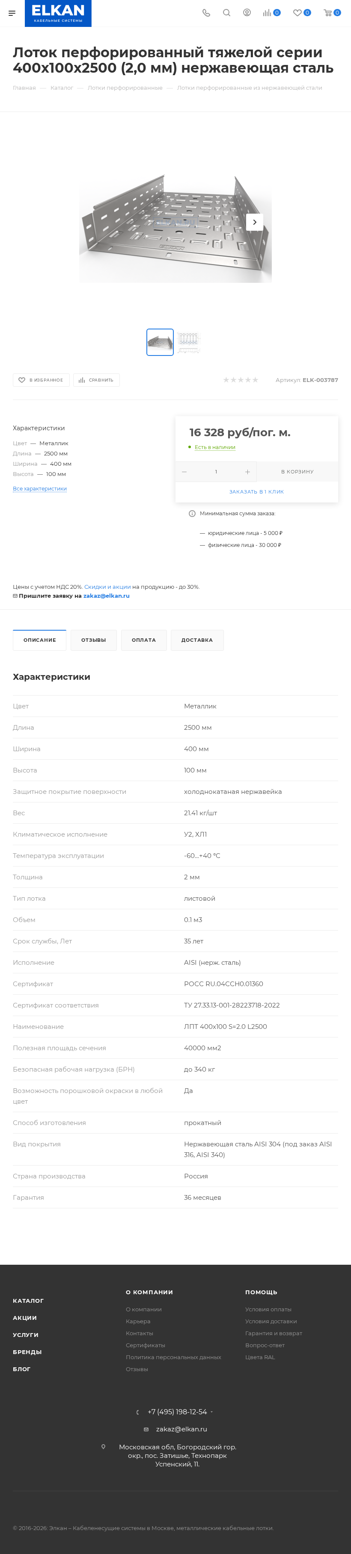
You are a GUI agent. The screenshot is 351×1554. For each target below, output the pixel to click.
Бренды (27, 1351)
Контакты (139, 1333)
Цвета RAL (260, 1357)
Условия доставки (271, 1321)
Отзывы (93, 640)
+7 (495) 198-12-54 (177, 1412)
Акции (25, 1317)
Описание (40, 640)
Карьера (138, 1321)
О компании (149, 1292)
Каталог (28, 1300)
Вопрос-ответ (265, 1345)
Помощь (261, 1292)
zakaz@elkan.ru (106, 595)
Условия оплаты (268, 1309)
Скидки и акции (107, 586)
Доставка (197, 640)
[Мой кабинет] (247, 13)
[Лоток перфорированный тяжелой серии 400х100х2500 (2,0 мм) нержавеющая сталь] (175, 222)
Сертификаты (145, 1345)
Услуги (26, 1334)
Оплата (144, 640)
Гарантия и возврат (273, 1333)
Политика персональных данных (173, 1357)
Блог (22, 1369)
